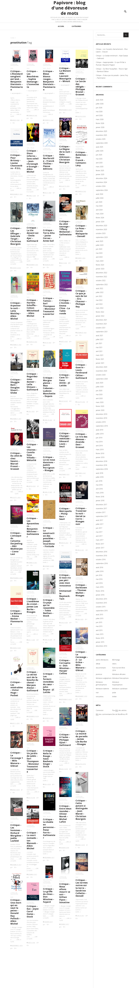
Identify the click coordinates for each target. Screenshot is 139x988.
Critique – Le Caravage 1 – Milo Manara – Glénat (16, 759)
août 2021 (99, 335)
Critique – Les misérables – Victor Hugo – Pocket (16, 689)
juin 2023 (99, 249)
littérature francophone (14, 65)
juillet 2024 (99, 198)
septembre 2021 (102, 332)
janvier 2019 (100, 457)
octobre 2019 (100, 422)
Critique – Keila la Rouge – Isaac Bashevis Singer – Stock (48, 758)
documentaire (80, 69)
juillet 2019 (99, 434)
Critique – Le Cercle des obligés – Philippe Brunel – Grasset (81, 86)
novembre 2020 (101, 371)
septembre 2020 (102, 379)
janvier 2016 (100, 595)
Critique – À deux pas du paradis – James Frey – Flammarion (112, 76)
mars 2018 (99, 493)
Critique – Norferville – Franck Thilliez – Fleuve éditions (48, 162)
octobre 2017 (100, 512)
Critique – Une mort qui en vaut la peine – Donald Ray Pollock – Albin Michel (15, 911)
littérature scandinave (119, 689)
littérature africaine (118, 674)
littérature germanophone (15, 225)
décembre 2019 (101, 414)
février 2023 (100, 265)
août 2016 (99, 567)
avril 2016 (99, 583)
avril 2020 (99, 398)
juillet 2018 (99, 477)
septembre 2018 (102, 469)
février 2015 (100, 638)
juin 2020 (99, 391)
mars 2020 (99, 402)
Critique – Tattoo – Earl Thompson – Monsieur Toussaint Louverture (49, 307)
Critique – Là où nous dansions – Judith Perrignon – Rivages (49, 464)
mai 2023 (99, 253)
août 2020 (99, 383)
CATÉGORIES (76, 26)
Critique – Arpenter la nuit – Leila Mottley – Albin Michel (15, 310)
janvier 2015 (100, 642)
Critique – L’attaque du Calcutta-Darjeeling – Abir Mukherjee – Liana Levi (16, 543)
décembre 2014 (101, 646)
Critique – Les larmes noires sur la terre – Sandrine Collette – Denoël (82, 888)
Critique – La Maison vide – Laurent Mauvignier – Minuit (65, 75)
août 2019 (99, 430)
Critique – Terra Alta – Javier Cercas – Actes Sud (49, 235)
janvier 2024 (100, 222)
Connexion (99, 710)
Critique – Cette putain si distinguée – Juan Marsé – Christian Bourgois (82, 809)
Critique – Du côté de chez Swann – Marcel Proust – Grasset (16, 461)
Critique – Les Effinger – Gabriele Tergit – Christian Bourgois (15, 236)
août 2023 (99, 241)
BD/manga (46, 368)
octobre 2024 (100, 186)
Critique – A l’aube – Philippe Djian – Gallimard (65, 740)
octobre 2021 (100, 328)
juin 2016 (99, 575)
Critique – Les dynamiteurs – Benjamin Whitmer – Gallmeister (33, 527)
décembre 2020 (101, 367)
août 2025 (99, 147)
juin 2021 (99, 343)
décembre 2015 (101, 599)
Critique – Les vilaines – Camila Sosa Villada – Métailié (32, 452)
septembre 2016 (102, 563)
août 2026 (99, 100)
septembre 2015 (102, 611)
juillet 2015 (99, 618)
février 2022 (100, 312)
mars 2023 (99, 261)
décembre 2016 (101, 552)
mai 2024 (99, 206)
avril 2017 (99, 536)
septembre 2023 (102, 237)
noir (11, 68)
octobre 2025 (100, 139)
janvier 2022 (100, 316)
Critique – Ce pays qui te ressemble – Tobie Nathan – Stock (49, 607)
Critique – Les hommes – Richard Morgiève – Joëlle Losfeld (16, 833)
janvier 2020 (100, 410)
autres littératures (49, 747)
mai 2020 (99, 394)
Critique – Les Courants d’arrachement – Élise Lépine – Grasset (112, 50)
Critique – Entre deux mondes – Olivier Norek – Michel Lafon (65, 813)
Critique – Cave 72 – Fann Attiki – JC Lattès (64, 380)
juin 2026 (99, 108)
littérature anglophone (63, 140)
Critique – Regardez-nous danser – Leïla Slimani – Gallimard (32, 381)
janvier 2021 (100, 363)
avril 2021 (99, 351)
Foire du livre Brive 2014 (118, 669)
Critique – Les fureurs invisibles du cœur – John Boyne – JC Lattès (48, 683)
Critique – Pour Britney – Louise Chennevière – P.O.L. (16, 162)
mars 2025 (99, 167)
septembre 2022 (102, 284)
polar (48, 68)
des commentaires (104, 714)
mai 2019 (99, 442)
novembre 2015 (101, 603)
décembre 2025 (101, 131)
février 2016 (100, 591)
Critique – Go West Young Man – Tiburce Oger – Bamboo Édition (112, 70)
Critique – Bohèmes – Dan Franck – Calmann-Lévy (82, 159)
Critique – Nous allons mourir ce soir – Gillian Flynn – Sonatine (64, 893)
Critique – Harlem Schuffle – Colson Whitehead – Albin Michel (33, 308)
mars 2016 (99, 587)
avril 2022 (99, 304)
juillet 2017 (99, 524)
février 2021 (100, 359)
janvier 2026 (100, 127)
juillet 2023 (99, 245)
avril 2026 (99, 115)
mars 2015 (99, 634)
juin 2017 (99, 528)
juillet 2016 (99, 571)
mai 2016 (99, 579)
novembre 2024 (101, 182)
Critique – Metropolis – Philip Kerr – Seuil (65, 513)
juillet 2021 (99, 339)
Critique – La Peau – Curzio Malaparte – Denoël (82, 231)
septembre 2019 (102, 426)
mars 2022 (99, 308)
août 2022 (99, 288)
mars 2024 (99, 214)
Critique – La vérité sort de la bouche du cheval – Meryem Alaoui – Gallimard (32, 681)
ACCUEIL (61, 26)
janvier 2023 (100, 269)
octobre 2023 (100, 233)
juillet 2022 (99, 292)
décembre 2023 (101, 226)
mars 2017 (99, 540)
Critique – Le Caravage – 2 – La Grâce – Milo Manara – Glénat (82, 661)
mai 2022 (99, 300)
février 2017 (100, 544)
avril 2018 (99, 489)
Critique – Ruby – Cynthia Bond (48, 956)
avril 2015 (99, 630)
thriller (50, 152)
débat (98, 664)
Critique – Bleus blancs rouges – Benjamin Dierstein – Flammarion (49, 80)
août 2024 (99, 194)
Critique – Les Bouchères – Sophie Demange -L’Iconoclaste (33, 79)
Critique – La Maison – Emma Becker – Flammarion (16, 617)
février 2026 (100, 123)
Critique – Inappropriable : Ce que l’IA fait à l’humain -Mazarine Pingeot (111, 63)
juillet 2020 (99, 387)
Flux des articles (119, 710)
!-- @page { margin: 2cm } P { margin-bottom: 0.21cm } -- (65, 913)
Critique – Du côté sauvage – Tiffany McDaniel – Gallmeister (65, 229)
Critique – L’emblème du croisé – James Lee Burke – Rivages (33, 605)
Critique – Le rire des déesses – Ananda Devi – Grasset (81, 440)
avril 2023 (99, 257)
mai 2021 (99, 347)
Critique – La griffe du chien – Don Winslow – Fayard (48, 895)
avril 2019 (99, 446)
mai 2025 (99, 159)
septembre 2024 (102, 190)
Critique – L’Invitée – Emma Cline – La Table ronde (65, 307)
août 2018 (99, 473)
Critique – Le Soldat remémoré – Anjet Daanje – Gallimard (112, 57)
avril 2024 (99, 210)
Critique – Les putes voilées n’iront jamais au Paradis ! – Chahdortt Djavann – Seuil (82, 958)
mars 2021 (99, 355)
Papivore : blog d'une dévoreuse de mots (69, 8)
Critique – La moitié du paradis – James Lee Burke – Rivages (82, 738)
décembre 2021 (101, 320)
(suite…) (78, 112)
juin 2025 (99, 155)
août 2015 (99, 614)
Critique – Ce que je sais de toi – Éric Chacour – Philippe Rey (81, 298)
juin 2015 (99, 622)
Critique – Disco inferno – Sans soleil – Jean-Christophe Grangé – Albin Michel (33, 161)
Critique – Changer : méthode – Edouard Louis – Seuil (65, 440)
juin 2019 (99, 438)
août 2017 (99, 520)
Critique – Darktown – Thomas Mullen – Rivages (81, 590)
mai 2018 (99, 485)
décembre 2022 (101, 273)
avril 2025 (99, 163)
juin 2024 (99, 202)
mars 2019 (99, 449)
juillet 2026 (99, 104)
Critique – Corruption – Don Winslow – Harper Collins (64, 667)
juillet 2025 (99, 151)
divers (77, 794)
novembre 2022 (101, 277)
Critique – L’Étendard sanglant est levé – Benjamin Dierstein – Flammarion (16, 80)
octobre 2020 (100, 375)
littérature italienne (79, 222)
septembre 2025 (102, 143)
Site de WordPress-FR (119, 714)
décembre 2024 (101, 178)
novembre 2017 (101, 508)
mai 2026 (99, 112)
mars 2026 (99, 119)
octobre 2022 (100, 280)
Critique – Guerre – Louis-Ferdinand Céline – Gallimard (81, 371)
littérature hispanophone (47, 224)
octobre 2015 (100, 607)
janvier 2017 (100, 548)
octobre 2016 (100, 559)
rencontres (99, 697)
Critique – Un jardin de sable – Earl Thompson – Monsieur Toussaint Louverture (33, 761)
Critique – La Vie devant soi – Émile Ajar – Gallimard (32, 234)
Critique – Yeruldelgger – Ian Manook (65, 963)
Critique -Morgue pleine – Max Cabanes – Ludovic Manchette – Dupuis (49, 387)
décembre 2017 (101, 505)
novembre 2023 (101, 229)
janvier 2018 (100, 500)
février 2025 (100, 170)
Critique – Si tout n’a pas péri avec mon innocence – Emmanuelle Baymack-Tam (65, 587)
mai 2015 (99, 626)
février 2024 (100, 218)
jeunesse (99, 674)
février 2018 (100, 497)
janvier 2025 (100, 174)
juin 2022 (99, 296)
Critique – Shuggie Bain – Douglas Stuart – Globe (15, 386)
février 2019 (100, 453)
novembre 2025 (101, 135)
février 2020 (100, 406)
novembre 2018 (101, 465)
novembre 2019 (101, 418)
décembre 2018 (101, 461)
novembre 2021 (101, 324)
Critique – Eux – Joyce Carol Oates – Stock (33, 911)
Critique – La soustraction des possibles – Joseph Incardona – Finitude (49, 537)
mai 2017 (99, 532)
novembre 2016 (101, 556)
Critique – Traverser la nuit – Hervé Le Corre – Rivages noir (81, 516)
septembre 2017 (102, 516)
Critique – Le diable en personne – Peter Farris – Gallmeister (49, 828)
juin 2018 (99, 481)
